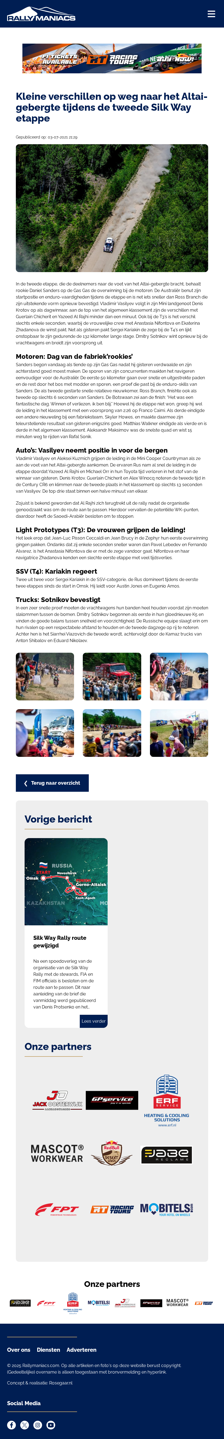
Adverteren (81, 1350)
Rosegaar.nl (60, 1383)
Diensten (48, 1350)
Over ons (18, 1350)
